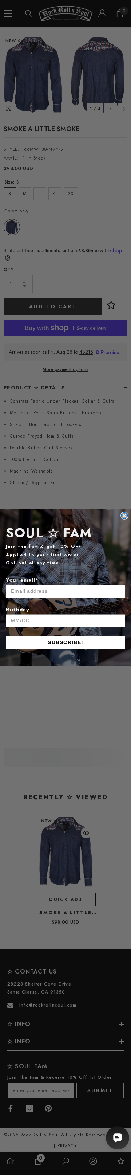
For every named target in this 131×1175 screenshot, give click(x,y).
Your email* (21, 580)
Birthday (17, 609)
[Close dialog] (124, 515)
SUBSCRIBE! (65, 642)
